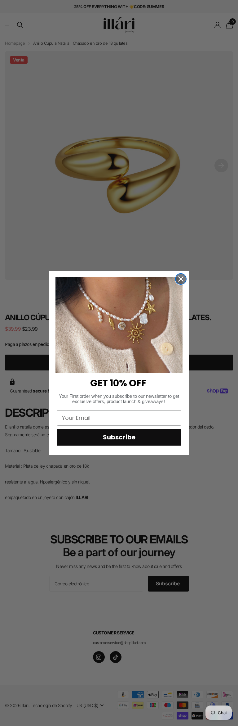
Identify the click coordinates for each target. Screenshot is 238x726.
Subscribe (119, 437)
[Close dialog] (180, 279)
